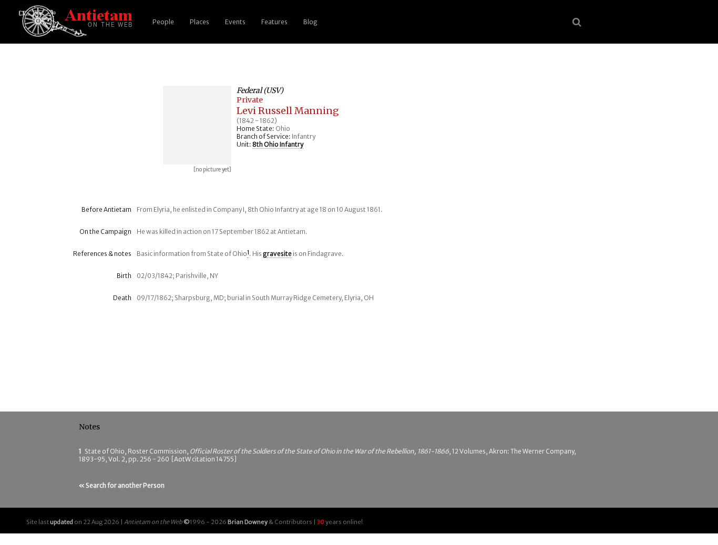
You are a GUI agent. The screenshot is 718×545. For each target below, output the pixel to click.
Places (199, 22)
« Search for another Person (122, 485)
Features (274, 22)
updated (61, 522)
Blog (310, 22)
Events (235, 22)
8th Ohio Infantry (277, 144)
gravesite (277, 254)
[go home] (74, 22)
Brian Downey (248, 522)
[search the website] (576, 22)
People (163, 22)
